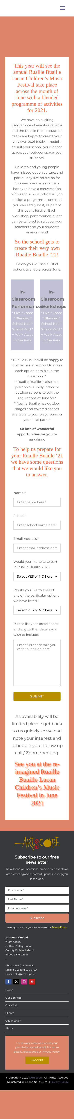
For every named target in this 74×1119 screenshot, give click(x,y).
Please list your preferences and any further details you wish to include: (35, 629)
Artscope (36, 1077)
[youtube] (32, 981)
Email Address (26, 539)
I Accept (37, 1060)
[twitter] (16, 981)
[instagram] (24, 981)
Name (19, 493)
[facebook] (8, 981)
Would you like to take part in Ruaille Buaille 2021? (35, 564)
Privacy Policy (51, 1051)
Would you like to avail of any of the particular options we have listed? (36, 595)
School (19, 516)
